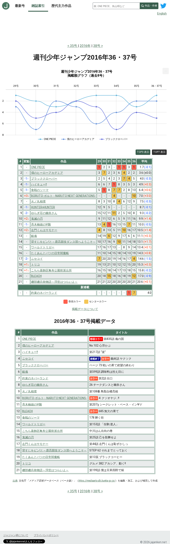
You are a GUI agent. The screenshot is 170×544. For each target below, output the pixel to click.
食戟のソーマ (31, 417)
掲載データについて (85, 309)
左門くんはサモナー (35, 444)
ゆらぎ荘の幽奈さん (35, 384)
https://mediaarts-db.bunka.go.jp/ (97, 480)
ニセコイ (28, 358)
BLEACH (27, 411)
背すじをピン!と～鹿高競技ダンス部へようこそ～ (54, 450)
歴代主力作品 (61, 6)
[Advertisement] (85, 28)
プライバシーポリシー (46, 535)
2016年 (85, 46)
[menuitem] (166, 71)
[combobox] (116, 5)
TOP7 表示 (159, 152)
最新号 (20, 6)
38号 (96, 46)
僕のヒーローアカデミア (38, 345)
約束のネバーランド (35, 378)
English (162, 13)
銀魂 (25, 371)
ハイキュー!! (30, 352)
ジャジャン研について (15, 535)
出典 (15, 480)
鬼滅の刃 (28, 437)
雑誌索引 (38, 6)
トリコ (26, 463)
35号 (74, 46)
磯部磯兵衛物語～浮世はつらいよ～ (45, 470)
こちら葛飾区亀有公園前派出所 (42, 431)
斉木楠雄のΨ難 (32, 404)
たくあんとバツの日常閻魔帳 (41, 457)
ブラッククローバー (35, 365)
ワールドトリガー (33, 424)
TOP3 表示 (143, 152)
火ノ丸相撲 (29, 391)
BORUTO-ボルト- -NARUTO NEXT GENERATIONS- (54, 398)
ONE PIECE (29, 339)
